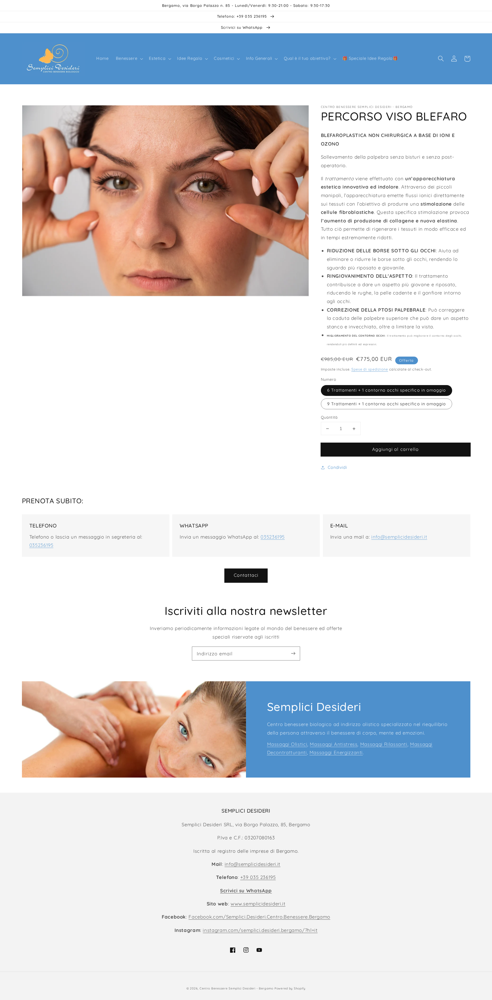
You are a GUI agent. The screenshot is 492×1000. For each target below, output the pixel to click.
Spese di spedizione (369, 369)
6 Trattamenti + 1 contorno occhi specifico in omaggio (386, 390)
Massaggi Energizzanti (336, 752)
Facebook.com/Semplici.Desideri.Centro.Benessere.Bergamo (259, 917)
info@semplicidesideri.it (399, 537)
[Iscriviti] (293, 653)
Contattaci (246, 575)
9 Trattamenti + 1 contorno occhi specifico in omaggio (386, 403)
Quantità (329, 417)
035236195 (41, 545)
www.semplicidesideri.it (258, 904)
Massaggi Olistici (287, 744)
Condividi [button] (337, 467)
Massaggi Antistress (333, 744)
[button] (128, 58)
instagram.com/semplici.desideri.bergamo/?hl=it (260, 930)
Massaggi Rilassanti (383, 744)
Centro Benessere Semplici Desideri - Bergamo (236, 988)
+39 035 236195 (258, 877)
